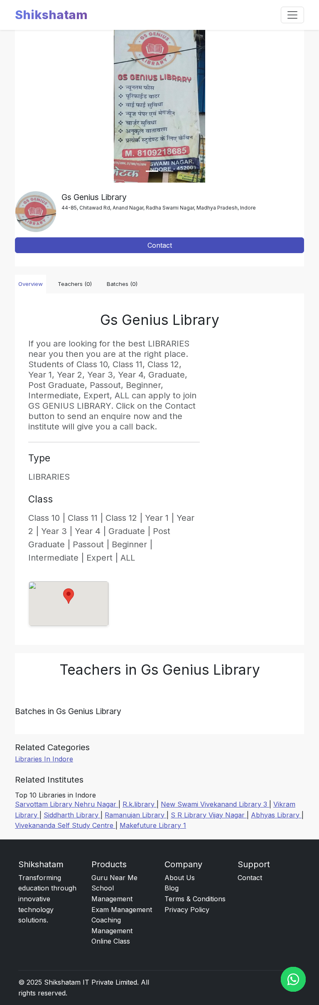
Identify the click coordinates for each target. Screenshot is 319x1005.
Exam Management (121, 909)
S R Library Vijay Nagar (209, 815)
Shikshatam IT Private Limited (90, 982)
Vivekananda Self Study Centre (65, 825)
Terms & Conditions (195, 899)
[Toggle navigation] (292, 15)
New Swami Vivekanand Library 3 (215, 804)
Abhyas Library (276, 815)
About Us (179, 877)
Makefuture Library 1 (153, 825)
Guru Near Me (114, 877)
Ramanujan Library (136, 815)
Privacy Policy (186, 909)
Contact (159, 245)
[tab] (152, 171)
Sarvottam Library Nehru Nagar (66, 804)
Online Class (110, 941)
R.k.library (140, 804)
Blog (171, 888)
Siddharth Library (72, 815)
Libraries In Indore (44, 759)
